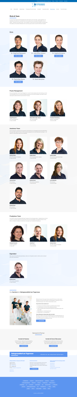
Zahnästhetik (52, 363)
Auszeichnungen (37, 384)
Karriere (57, 9)
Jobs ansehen (41, 320)
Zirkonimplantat (45, 382)
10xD (37, 386)
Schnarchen (31, 380)
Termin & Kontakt (64, 9)
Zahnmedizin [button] (16, 9)
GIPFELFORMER (40, 393)
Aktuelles (65, 1)
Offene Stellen (34, 368)
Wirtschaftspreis (47, 384)
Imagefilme (23, 386)
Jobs (42, 384)
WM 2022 (49, 388)
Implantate (52, 380)
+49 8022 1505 (13, 365)
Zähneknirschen (25, 380)
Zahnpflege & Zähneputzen (39, 380)
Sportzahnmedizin (45, 9)
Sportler (33, 388)
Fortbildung (55, 384)
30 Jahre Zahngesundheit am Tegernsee (44, 1)
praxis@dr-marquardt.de (16, 367)
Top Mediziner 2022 (43, 386)
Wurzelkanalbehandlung (26, 382)
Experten (44, 388)
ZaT (26, 384)
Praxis (53, 1)
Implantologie (22, 9)
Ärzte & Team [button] (52, 9)
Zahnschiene (47, 380)
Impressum (12, 369)
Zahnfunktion (52, 364)
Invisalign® (39, 9)
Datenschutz (12, 371)
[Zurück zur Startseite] (38, 5)
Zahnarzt (28, 388)
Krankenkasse (22, 384)
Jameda (50, 386)
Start (11, 9)
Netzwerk (61, 1)
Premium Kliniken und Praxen (31, 386)
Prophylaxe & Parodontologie (31, 9)
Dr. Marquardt (31, 384)
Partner (57, 1)
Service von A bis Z (52, 382)
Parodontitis (34, 382)
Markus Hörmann (38, 388)
